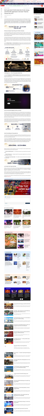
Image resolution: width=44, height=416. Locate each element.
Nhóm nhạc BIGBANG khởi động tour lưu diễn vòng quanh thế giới (22, 381)
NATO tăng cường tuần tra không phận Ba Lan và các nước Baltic (22, 360)
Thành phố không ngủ (37, 40)
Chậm (35, 48)
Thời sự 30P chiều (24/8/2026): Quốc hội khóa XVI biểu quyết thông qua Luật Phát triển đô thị (8, 263)
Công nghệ (25, 3)
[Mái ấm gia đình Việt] (38, 61)
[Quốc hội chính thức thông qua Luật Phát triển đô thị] (8, 306)
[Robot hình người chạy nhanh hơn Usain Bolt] (8, 411)
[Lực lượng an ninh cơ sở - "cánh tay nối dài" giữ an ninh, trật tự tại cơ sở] (8, 278)
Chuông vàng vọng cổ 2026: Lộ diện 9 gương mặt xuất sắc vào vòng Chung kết (17, 216)
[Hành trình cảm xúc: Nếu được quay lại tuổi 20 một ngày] (15, 255)
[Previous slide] (20, 299)
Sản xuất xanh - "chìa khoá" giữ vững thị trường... (28, 278)
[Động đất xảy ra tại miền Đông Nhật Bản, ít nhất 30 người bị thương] (8, 390)
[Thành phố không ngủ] (38, 37)
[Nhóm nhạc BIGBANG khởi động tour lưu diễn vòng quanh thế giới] (24, 282)
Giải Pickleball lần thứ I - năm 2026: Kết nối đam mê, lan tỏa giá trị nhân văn (40, 27)
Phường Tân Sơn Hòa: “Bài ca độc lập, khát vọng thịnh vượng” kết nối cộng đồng (21, 395)
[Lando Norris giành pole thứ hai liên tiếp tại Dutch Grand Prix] (35, 23)
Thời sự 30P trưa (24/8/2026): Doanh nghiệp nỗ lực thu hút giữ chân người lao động (19, 265)
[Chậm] (38, 45)
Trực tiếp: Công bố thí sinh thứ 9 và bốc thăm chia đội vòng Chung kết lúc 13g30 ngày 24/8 (27, 295)
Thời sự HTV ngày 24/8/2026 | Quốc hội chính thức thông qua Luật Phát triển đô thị (22, 332)
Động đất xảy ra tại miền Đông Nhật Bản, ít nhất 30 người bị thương (22, 388)
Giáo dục (36, 3)
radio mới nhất (8, 252)
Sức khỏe (29, 3)
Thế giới (6, 3)
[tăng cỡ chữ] (1, 15)
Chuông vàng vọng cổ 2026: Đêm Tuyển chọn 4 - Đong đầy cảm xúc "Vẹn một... (8, 226)
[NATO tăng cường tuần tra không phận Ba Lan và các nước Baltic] (8, 362)
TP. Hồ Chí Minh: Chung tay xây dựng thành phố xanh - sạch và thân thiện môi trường (21, 367)
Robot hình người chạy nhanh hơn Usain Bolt (21, 408)
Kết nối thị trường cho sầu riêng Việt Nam (19, 277)
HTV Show (40, 3)
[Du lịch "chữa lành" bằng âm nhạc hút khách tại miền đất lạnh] (26, 211)
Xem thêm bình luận (6, 205)
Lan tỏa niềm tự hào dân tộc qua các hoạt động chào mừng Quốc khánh (17, 226)
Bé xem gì (35, 56)
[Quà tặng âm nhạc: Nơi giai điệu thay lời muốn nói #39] (24, 255)
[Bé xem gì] (38, 53)
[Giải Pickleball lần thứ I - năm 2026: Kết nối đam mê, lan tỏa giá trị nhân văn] (35, 27)
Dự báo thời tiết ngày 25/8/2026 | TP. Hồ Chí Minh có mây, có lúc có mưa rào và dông (22, 318)
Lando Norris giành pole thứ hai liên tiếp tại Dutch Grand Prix (40, 23)
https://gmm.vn (8, 176)
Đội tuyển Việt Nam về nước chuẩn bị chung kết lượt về (27, 240)
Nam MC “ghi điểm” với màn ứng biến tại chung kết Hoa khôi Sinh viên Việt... (8, 216)
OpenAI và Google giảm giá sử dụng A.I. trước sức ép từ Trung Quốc (22, 402)
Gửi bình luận (27, 203)
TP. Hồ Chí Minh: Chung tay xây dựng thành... (19, 283)
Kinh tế (13, 3)
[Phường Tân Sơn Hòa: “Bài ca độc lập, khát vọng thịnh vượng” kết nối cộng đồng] (8, 397)
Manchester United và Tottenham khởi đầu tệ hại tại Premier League (40, 19)
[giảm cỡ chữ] (1, 17)
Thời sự (3, 3)
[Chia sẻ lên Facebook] (1, 8)
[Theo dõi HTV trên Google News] (5, 17)
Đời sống (16, 3)
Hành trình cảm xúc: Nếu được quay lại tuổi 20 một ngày (19, 256)
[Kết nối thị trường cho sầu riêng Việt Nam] (15, 277)
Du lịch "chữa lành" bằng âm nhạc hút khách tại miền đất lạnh (26, 216)
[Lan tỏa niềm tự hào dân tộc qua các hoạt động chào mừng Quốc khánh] (17, 222)
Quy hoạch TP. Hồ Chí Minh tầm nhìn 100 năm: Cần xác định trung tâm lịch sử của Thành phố (22, 325)
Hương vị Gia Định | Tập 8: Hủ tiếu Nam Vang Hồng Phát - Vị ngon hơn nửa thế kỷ (26, 226)
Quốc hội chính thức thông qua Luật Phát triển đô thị (22, 303)
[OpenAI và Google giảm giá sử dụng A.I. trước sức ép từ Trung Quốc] (8, 404)
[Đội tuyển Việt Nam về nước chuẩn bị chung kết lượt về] (21, 241)
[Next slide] (22, 299)
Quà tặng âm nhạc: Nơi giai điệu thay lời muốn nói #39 (28, 255)
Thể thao (33, 3)
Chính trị (10, 3)
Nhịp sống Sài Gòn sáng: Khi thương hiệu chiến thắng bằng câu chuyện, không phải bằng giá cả (28, 265)
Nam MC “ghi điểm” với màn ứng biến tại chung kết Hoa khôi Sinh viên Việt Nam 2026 (27, 235)
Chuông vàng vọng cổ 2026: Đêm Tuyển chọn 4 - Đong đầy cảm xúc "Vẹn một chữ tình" (27, 246)
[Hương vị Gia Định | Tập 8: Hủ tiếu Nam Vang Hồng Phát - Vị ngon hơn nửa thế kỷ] (26, 222)
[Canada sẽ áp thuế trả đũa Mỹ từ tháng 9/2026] (8, 376)
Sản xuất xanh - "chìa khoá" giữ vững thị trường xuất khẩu (22, 353)
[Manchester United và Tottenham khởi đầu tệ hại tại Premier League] (35, 19)
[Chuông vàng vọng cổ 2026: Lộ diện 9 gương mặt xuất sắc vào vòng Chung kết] (17, 211)
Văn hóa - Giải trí (21, 3)
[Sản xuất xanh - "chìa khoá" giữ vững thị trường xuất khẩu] (24, 277)
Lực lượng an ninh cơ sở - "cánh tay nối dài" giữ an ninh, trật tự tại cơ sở (8, 282)
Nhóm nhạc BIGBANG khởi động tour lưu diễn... (28, 283)
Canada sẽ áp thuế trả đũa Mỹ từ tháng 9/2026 (21, 373)
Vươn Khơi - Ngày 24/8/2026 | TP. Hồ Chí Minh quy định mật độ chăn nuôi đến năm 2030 (22, 311)
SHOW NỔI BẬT (8, 288)
